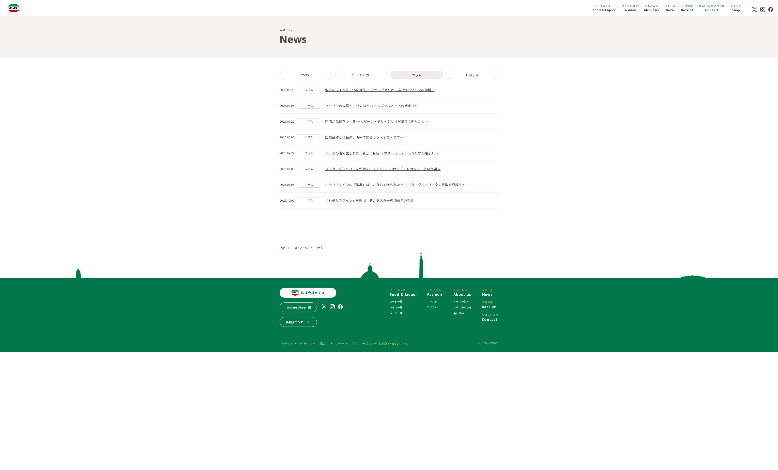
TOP (282, 247)
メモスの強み (461, 301)
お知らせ (472, 75)
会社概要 (458, 313)
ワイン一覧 (396, 307)
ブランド (432, 301)
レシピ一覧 (396, 313)
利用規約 (384, 343)
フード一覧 (396, 301)
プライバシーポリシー (363, 343)
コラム (417, 75)
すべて (306, 75)
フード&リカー (361, 75)
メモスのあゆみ (462, 307)
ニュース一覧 (300, 247)
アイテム (432, 307)
